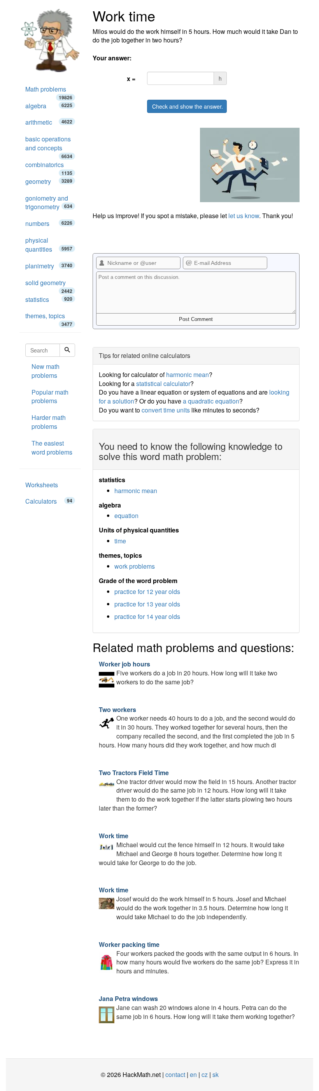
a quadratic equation (211, 401)
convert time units (166, 409)
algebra (48, 105)
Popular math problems (50, 396)
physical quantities (48, 245)
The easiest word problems (52, 447)
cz (205, 1074)
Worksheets (41, 484)
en (193, 1074)
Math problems (48, 91)
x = (131, 78)
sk (215, 1074)
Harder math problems (49, 422)
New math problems (46, 371)
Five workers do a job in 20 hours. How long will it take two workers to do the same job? (188, 672)
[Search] (67, 350)
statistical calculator (163, 383)
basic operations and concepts (48, 145)
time (120, 540)
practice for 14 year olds (147, 616)
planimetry (48, 265)
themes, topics (48, 317)
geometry (48, 181)
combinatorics (48, 166)
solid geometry (48, 284)
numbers (48, 223)
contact (175, 1074)
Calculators (48, 501)
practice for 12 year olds (147, 591)
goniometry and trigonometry (48, 203)
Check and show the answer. (187, 106)
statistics (48, 299)
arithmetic (48, 122)
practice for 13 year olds (147, 603)
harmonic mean (187, 374)
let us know (243, 215)
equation (126, 515)
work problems (134, 566)
